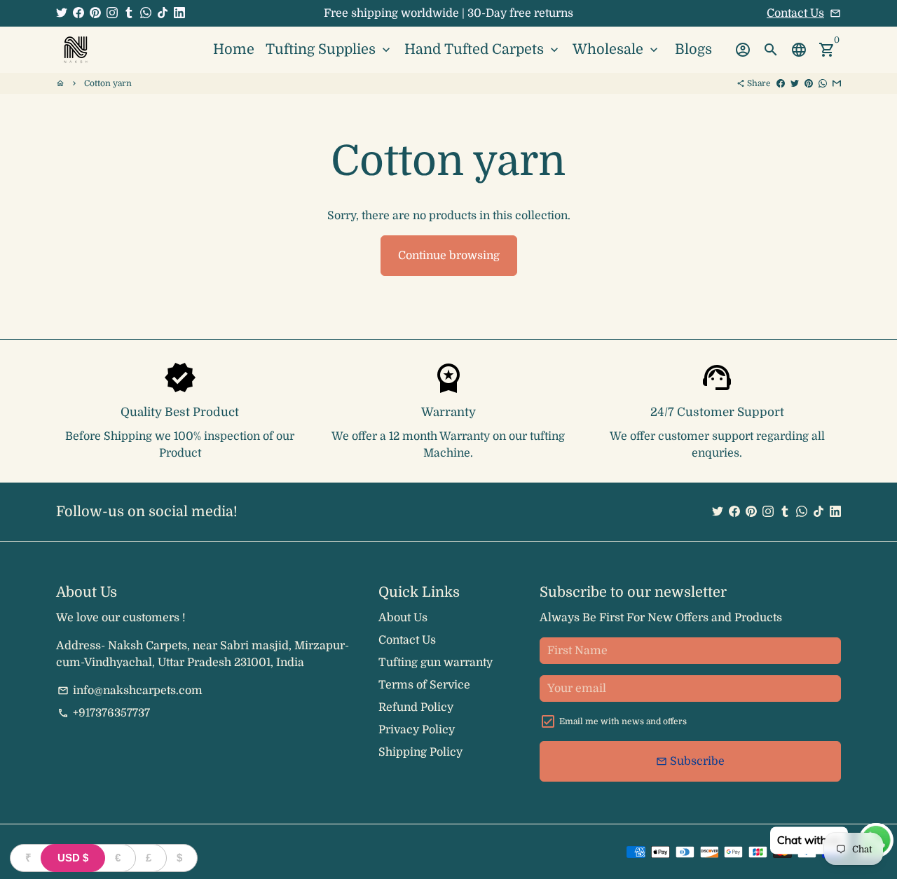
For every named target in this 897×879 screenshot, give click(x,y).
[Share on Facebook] (780, 83)
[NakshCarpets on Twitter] (61, 13)
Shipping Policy (420, 752)
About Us (402, 617)
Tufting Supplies (329, 49)
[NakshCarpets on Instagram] (112, 13)
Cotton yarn (108, 83)
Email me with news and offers (623, 721)
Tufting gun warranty (435, 662)
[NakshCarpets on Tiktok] (162, 13)
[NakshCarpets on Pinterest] (95, 13)
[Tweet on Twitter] (794, 83)
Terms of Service (424, 685)
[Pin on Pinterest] (808, 83)
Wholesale (617, 49)
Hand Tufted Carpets (482, 49)
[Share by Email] (837, 83)
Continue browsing (449, 255)
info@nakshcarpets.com (130, 690)
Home (233, 49)
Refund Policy (415, 707)
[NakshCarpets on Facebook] (78, 13)
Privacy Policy (416, 730)
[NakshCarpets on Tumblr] (129, 13)
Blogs (693, 49)
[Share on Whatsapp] (823, 83)
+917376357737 (103, 713)
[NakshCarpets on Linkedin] (179, 13)
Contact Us (795, 13)
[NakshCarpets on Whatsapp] (145, 13)
